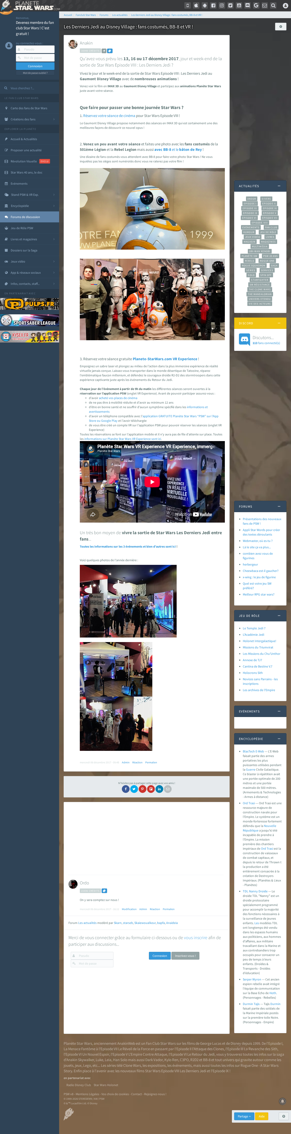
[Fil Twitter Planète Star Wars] (230, 5)
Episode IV (270, 208)
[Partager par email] (168, 789)
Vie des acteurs (260, 303)
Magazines (268, 241)
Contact (136, 1094)
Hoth (272, 993)
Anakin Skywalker (80, 1059)
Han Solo (120, 1059)
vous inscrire (195, 937)
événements (182, 1065)
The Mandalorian (260, 294)
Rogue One (267, 260)
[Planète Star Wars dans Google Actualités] (256, 5)
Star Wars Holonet (106, 1085)
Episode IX (250, 213)
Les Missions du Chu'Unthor (261, 654)
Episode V (269, 213)
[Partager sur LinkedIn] (159, 789)
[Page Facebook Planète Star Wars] (213, 5)
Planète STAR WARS (35, 5)
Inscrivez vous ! (185, 956)
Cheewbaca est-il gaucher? (260, 571)
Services (267, 270)
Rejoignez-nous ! (155, 1094)
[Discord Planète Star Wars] (247, 5)
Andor (251, 198)
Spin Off (266, 275)
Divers (266, 198)
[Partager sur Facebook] (126, 789)
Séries (250, 270)
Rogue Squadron (253, 265)
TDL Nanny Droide (255, 891)
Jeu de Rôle (268, 232)
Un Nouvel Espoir (95, 1054)
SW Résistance (260, 284)
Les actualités (87, 923)
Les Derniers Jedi (193, 1070)
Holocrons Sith (253, 673)
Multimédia (260, 246)
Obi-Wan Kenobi (259, 251)
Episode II (269, 203)
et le (175, 149)
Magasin (249, 241)
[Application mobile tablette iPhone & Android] (187, 5)
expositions (157, 1065)
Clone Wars (132, 1065)
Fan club (271, 227)
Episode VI (249, 217)
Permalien (151, 762)
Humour (248, 232)
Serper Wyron (252, 979)
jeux (78, 1065)
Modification (129, 909)
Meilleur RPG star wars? (258, 594)
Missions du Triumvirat (258, 647)
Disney (236, 1043)
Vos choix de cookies (115, 1094)
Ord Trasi (249, 803)
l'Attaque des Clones (208, 1048)
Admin (126, 762)
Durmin (275, 1004)
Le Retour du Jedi (201, 1054)
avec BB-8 (162, 149)
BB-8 (207, 1059)
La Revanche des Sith (260, 1048)
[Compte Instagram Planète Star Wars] (222, 5)
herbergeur (250, 564)
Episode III (250, 208)
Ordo (84, 883)
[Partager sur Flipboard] (151, 789)
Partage (243, 1116)
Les (256, 923)
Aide (262, 1116)
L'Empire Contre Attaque (147, 1054)
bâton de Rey (190, 149)
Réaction (137, 762)
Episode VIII (260, 222)
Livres (270, 236)
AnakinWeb (126, 1043)
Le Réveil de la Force (134, 1048)
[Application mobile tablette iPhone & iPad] (196, 5)
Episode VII (269, 217)
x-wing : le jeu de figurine (259, 577)
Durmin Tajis (251, 1004)
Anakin (86, 43)
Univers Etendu (260, 298)
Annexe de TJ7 (252, 660)
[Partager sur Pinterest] (142, 789)
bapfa (161, 923)
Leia (108, 1059)
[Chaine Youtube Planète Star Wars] (239, 5)
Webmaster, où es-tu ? (258, 541)
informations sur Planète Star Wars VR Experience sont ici (122, 439)
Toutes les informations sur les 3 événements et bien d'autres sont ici (128, 546)
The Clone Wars (260, 289)
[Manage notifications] (282, 1101)
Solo (251, 275)
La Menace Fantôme (79, 1048)
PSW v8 (68, 1094)
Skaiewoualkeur (145, 923)
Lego (87, 1065)
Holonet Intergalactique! (259, 641)
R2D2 (194, 1059)
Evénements (250, 227)
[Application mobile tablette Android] (205, 5)
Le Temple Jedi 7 (254, 628)
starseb (128, 923)
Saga (274, 265)
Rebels (249, 260)
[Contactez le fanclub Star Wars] (265, 5)
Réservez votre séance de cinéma (109, 115)
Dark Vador (154, 1059)
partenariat (18, 293)
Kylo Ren (171, 1059)
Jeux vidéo (252, 236)
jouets (68, 1065)
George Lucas (210, 1043)
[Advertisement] (145, 838)
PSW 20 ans (270, 256)
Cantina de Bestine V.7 (257, 666)
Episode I (250, 203)
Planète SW (250, 256)
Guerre (250, 769)
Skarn (118, 923)
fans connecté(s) (266, 340)
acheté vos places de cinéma (118, 398)
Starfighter (259, 279)
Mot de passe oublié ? (35, 72)
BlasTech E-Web (253, 751)
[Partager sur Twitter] (134, 789)
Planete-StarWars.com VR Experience (165, 358)
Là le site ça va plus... (257, 547)
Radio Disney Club (78, 1085)
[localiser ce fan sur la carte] (104, 51)
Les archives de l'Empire (259, 690)
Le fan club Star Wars (21, 98)
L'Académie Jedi (253, 635)
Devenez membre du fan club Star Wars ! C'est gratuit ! (35, 28)
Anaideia (172, 923)
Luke (99, 1059)
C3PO (184, 1059)
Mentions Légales (87, 1094)
